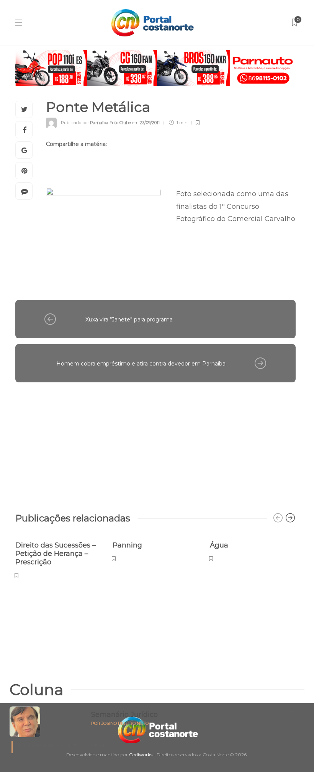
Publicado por (96, 122)
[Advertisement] (155, 443)
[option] (58, 555)
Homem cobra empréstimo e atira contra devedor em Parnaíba (141, 363)
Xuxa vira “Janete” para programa (129, 319)
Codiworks (140, 754)
